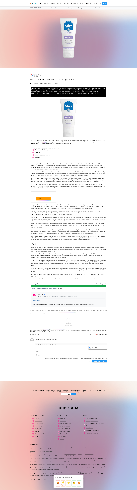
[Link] (53, 344)
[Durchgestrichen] (43, 344)
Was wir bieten (38, 421)
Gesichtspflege (41, 304)
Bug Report (37, 330)
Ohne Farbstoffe (64, 304)
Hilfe (88, 3)
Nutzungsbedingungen (45, 329)
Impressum (63, 418)
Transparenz (97, 279)
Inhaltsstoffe (40, 279)
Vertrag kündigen (68, 399)
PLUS (46, 3)
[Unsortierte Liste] (47, 344)
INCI (82, 3)
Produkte (74, 3)
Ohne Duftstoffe (57, 304)
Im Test (60, 3)
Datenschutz (63, 421)
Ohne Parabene (71, 304)
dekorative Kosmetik (89, 454)
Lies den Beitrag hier (79, 8)
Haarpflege (80, 454)
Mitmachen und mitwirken (41, 433)
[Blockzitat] (49, 344)
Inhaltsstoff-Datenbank (91, 418)
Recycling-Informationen (92, 421)
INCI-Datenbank (73, 458)
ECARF (36, 304)
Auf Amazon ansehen (43, 199)
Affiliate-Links (38, 428)
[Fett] (37, 344)
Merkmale (77, 279)
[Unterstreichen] (41, 344)
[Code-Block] (51, 344)
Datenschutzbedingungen (59, 329)
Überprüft (94, 348)
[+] (56, 344)
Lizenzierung (63, 436)
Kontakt (62, 439)
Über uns (37, 418)
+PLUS (53, 469)
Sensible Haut (79, 304)
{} (54, 344)
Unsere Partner (38, 426)
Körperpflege (67, 454)
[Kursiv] (39, 344)
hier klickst (60, 288)
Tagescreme (85, 304)
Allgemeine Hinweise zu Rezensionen (69, 433)
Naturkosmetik (35, 479)
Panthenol (44, 142)
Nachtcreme (50, 304)
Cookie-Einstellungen (65, 428)
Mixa (46, 304)
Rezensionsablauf (39, 423)
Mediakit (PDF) (89, 428)
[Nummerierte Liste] (45, 344)
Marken (67, 3)
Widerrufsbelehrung (65, 426)
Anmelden (104, 334)
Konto (52, 3)
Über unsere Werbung (65, 431)
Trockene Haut (91, 304)
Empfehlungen (59, 279)
